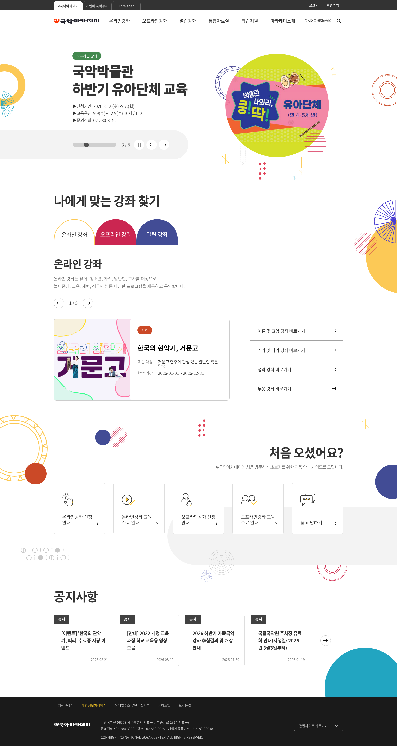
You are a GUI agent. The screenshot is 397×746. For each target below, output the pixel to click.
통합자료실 (218, 20)
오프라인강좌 (154, 20)
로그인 (313, 5)
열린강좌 (187, 20)
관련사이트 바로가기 (313, 725)
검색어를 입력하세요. (318, 20)
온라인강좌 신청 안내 (77, 519)
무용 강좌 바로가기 (274, 388)
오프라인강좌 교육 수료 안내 (258, 519)
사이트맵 (164, 705)
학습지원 (250, 20)
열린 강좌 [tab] (157, 234)
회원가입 (333, 5)
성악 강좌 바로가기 (274, 369)
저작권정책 (65, 705)
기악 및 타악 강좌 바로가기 (281, 350)
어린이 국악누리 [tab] (97, 5)
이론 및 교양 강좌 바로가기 (281, 331)
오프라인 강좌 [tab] (115, 234)
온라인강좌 (119, 20)
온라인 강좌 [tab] (74, 234)
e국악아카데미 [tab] (68, 5)
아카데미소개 (282, 20)
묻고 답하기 (311, 522)
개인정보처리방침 (94, 705)
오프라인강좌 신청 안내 (198, 519)
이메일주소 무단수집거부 (132, 705)
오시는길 (185, 705)
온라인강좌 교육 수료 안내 (137, 519)
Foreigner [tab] (126, 5)
